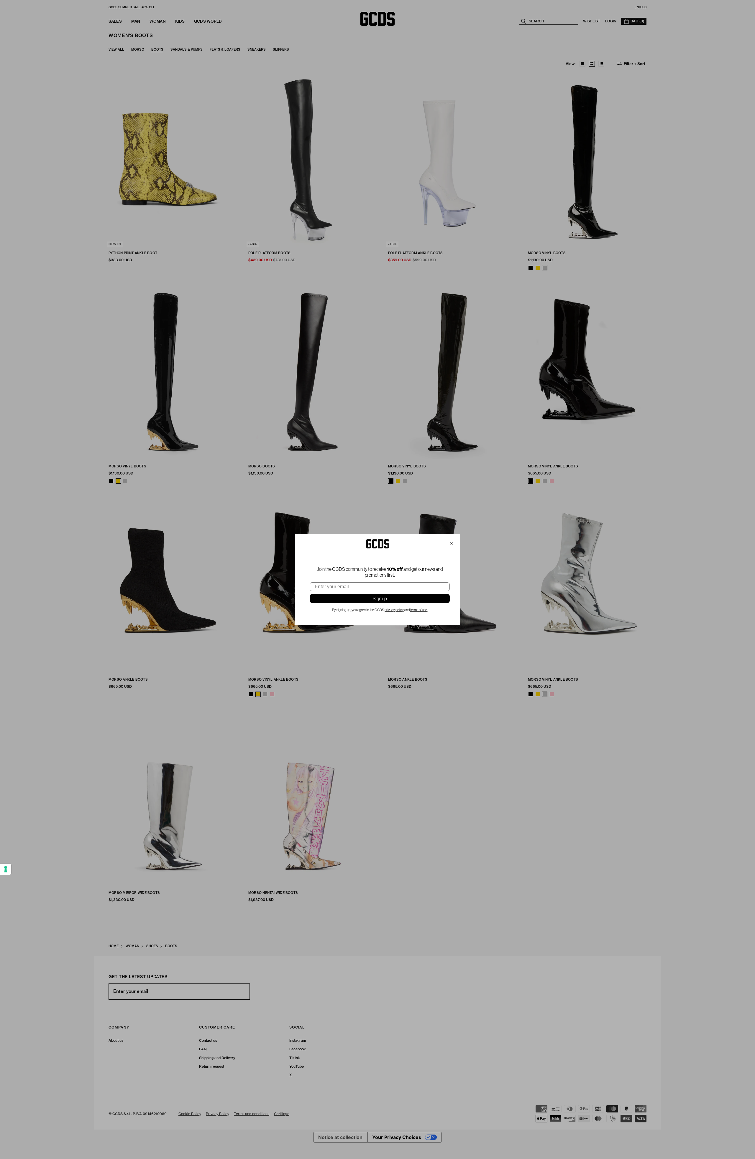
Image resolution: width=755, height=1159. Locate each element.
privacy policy (394, 610)
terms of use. (419, 610)
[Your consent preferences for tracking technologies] (5, 869)
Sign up (380, 598)
